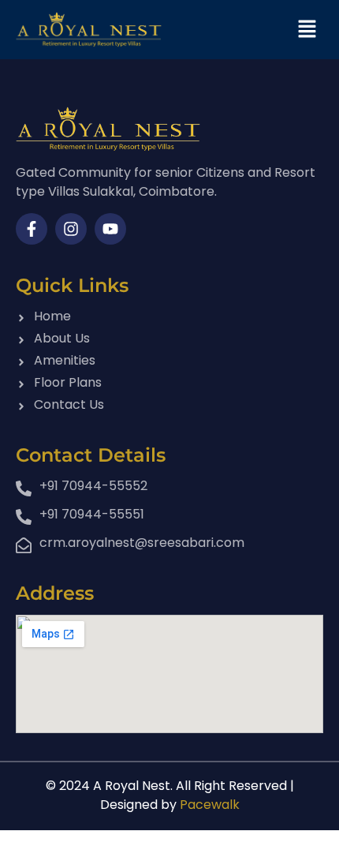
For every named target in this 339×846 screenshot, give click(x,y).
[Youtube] (110, 229)
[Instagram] (71, 229)
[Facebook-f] (31, 229)
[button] (307, 30)
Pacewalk (210, 804)
